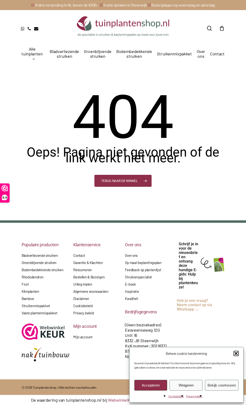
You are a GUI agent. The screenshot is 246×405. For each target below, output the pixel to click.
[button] (236, 353)
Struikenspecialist (138, 277)
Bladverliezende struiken (40, 255)
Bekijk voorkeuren (222, 385)
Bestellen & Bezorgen (89, 277)
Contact (79, 255)
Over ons (131, 255)
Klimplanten (30, 291)
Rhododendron (32, 277)
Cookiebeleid (176, 396)
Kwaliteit (131, 298)
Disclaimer (81, 298)
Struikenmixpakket (36, 306)
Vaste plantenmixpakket (39, 313)
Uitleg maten (82, 284)
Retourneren (82, 270)
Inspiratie (132, 291)
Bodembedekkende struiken (42, 270)
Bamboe (28, 298)
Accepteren (151, 385)
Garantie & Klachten (88, 262)
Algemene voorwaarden (90, 291)
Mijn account (82, 337)
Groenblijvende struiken (39, 262)
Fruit (25, 284)
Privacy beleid (194, 396)
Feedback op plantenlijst (143, 270)
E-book (130, 284)
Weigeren (186, 385)
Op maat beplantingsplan (143, 262)
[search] (209, 28)
